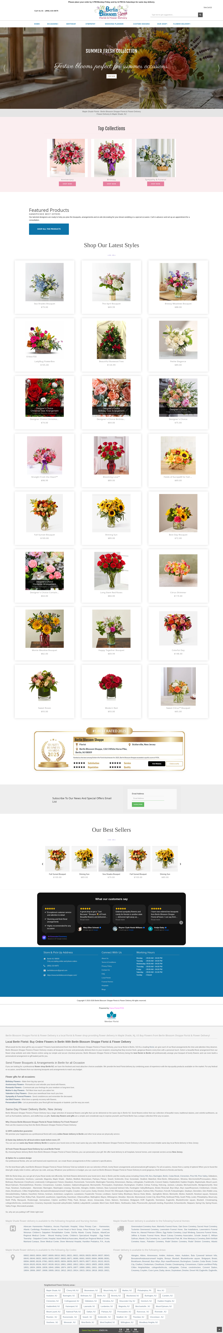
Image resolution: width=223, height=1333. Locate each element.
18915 (88, 1272)
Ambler (162, 1263)
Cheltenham (148, 1272)
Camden (195, 1269)
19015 (82, 1278)
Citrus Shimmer (178, 600)
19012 (63, 1278)
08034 (94, 1263)
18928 (100, 1272)
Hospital (52, 1246)
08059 (69, 1269)
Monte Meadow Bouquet (44, 657)
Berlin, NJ (101, 1303)
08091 (106, 1266)
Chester (168, 1272)
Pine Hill (193, 1184)
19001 (94, 1275)
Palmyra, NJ (106, 1319)
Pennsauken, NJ (124, 1319)
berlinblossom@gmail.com (57, 978)
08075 (75, 1269)
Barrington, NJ (69, 1303)
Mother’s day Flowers (15, 1098)
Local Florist (106, 985)
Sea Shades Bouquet (44, 311)
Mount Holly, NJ (109, 1298)
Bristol (214, 1266)
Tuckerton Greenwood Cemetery (145, 1237)
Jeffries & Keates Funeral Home (145, 1243)
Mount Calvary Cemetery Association (177, 1243)
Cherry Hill (143, 1184)
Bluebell (175, 1266)
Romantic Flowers (13, 1095)
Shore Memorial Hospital (70, 1249)
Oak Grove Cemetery (187, 1234)
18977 (75, 1275)
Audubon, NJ (51, 1303)
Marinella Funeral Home (167, 1234)
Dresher (185, 1278)
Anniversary (67, 187)
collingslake (174, 1275)
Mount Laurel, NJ (53, 1319)
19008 (44, 1278)
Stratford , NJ (121, 1325)
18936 (38, 1275)
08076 (82, 1269)
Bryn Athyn (155, 1269)
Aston (177, 1263)
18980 (82, 1275)
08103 (106, 1269)
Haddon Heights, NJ (165, 1309)
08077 (88, 1269)
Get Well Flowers (13, 1107)
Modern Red (111, 715)
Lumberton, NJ (107, 1314)
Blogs (104, 997)
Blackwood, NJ (132, 1303)
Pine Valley (202, 1184)
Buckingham (185, 1269)
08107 (44, 1272)
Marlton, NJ (127, 1298)
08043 (106, 1263)
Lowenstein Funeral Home (171, 1237)
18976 (69, 1275)
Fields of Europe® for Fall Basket (178, 484)
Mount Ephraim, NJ (164, 1314)
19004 (26, 1278)
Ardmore (170, 1263)
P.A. (101, 1249)
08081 (82, 1266)
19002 (100, 1275)
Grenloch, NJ (146, 1309)
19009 (51, 1278)
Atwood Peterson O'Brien (151, 1240)
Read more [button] (84, 927)
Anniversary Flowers (15, 1092)
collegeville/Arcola (159, 1275)
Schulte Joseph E (202, 1243)
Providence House (48, 1237)
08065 (63, 1266)
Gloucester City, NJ (127, 1309)
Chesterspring (178, 1272)
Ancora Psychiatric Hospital (65, 1234)
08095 (32, 1269)
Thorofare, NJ (138, 1325)
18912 (75, 1272)
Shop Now (67, 191)
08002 (26, 1263)
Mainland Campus (31, 1249)
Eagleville (203, 1278)
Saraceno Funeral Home (206, 1240)
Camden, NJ (167, 1303)
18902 (69, 1272)
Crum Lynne (153, 1278)
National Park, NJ (73, 1319)
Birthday (71, 24)
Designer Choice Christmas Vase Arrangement (44, 426)
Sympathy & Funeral (155, 187)
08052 (38, 1266)
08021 (63, 1263)
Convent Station (210, 1275)
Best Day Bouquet (178, 542)
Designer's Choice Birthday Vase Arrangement (111, 426)
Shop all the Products (49, 236)
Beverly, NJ (116, 1303)
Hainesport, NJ (72, 1314)
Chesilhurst (159, 1272)
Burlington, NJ (150, 1303)
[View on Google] (79, 936)
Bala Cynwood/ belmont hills (204, 1263)
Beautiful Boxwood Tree (111, 369)
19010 (57, 1278)
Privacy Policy (107, 974)
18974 (63, 1275)
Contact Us (106, 977)
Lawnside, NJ (89, 1314)
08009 (51, 1263)
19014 (75, 1278)
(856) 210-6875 (51, 11)
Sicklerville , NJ (104, 1325)
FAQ (103, 981)
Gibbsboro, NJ (91, 1309)
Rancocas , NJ (143, 1319)
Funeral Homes (107, 989)
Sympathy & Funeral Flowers (18, 1104)
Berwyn (168, 1266)
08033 (51, 1269)
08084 (94, 1266)
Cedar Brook (174, 1184)
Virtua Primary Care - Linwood (96, 1237)
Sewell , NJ (87, 1325)
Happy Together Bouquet (111, 657)
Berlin (165, 1184)
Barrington (157, 1184)
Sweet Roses (44, 715)
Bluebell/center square (190, 1266)
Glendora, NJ (108, 1309)
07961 (44, 1269)
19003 (106, 1275)
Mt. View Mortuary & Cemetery (192, 1246)
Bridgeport (206, 1266)
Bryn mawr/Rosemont (170, 1269)
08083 (88, 1266)
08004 (38, 1263)
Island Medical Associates (67, 1246)
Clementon (184, 1184)
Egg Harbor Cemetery (172, 1240)
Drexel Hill (194, 1278)
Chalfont (138, 1272)
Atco (150, 1184)
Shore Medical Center (49, 1249)
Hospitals (105, 993)
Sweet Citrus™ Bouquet (178, 715)
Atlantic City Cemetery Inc (149, 1246)
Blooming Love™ (111, 484)
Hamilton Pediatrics (90, 1249)
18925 (94, 1272)
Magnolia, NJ (124, 1314)
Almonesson (152, 1263)
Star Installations (191, 1237)
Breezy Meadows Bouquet (178, 311)
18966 (57, 1275)
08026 (82, 1263)
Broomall (146, 1269)
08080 (75, 1266)
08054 (63, 1269)
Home (37, 24)
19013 (69, 1278)
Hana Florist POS (116, 1016)
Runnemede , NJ (70, 1325)
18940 (51, 1275)
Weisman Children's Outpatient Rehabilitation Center (47, 1240)
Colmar (184, 1275)
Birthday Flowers (13, 1089)
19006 (32, 1278)
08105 (32, 1272)
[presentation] (42, 871)
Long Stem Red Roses (111, 600)
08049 (32, 1266)
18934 (32, 1275)
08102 (100, 1269)
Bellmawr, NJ (86, 1303)
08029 (88, 1263)
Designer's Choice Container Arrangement (44, 600)
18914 (81, 1272)
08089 (100, 1266)
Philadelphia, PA (144, 1298)
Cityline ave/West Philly (207, 1272)
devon (167, 1278)
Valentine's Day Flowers (16, 1101)
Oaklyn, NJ (91, 1319)
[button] (42, 930)
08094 (26, 1269)
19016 (88, 1278)
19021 (106, 1278)
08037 (100, 1263)
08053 (44, 1266)
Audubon (185, 1263)
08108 (51, 1272)
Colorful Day (178, 657)
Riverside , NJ (160, 1319)
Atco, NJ (160, 1298)
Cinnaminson (190, 1272)
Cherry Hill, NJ (72, 1298)
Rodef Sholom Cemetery (176, 1249)
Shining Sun (111, 542)
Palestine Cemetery (155, 1249)
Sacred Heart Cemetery (207, 1234)
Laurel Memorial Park (170, 1246)
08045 (26, 1266)
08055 (51, 1266)
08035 (57, 1269)
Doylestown (176, 1278)
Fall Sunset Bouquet (44, 542)
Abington (135, 1263)
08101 (94, 1269)
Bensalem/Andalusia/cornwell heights (147, 1266)
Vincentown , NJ (156, 1325)
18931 (26, 1275)
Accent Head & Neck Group (70, 1237)
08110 (57, 1272)
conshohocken (195, 1275)
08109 (38, 1269)
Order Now (111, 78)
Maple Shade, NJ (53, 1298)
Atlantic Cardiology (31, 1237)
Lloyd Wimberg (188, 1240)
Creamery (135, 1278)
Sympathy (90, 24)
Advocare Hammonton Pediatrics (38, 1234)
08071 (69, 1266)
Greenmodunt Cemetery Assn (143, 1234)
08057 (57, 1266)
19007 (38, 1278)
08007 (44, 1263)
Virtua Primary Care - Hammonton (94, 1234)
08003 (32, 1263)
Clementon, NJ (52, 1309)
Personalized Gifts (14, 1110)
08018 (57, 1263)
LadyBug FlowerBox (44, 369)
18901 (63, 1272)
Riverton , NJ (51, 1325)
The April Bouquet (111, 311)
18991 (88, 1275)
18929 (106, 1272)
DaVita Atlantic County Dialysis (85, 1240)
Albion (143, 1263)
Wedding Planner (114, 24)
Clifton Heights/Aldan (140, 1275)
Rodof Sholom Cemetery (199, 1249)
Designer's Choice (178, 426)
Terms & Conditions (109, 970)
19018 (94, 1278)
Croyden (143, 1278)
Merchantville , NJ (142, 1314)
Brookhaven (136, 1269)
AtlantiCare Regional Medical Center (94, 1246)
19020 (100, 1278)
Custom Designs (141, 24)
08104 (26, 1272)
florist (152, 1055)
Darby (161, 1278)
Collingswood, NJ (71, 1309)
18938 (44, 1275)
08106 (38, 1272)
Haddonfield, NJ (53, 1314)
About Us (105, 966)
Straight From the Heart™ (44, 484)
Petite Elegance (178, 369)
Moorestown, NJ (91, 1298)
